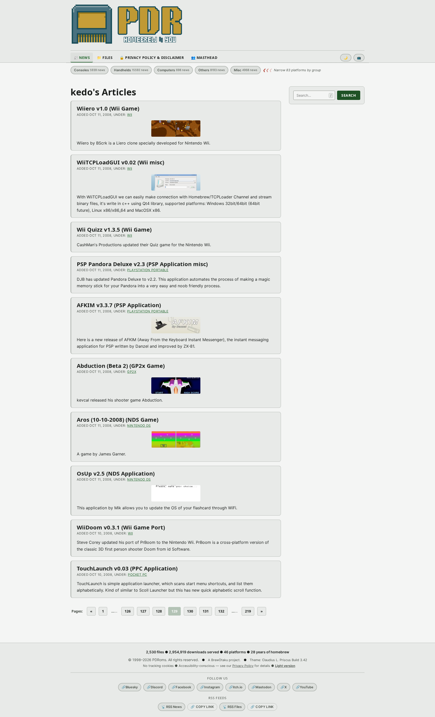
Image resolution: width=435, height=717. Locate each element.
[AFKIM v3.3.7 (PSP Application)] (176, 325)
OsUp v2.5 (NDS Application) (116, 473)
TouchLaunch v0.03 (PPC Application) (127, 568)
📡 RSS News (171, 707)
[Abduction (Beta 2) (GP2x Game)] (176, 385)
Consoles (89, 70)
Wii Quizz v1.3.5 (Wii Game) (114, 229)
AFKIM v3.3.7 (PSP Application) (119, 305)
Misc (245, 70)
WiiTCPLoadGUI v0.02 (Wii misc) (120, 162)
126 (128, 611)
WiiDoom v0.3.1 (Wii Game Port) (121, 527)
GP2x (131, 372)
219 (248, 611)
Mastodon (261, 687)
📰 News (82, 57)
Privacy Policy (242, 666)
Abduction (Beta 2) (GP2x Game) (121, 365)
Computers (173, 70)
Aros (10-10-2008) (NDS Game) (117, 419)
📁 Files (105, 57)
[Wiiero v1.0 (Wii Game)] (176, 128)
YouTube (304, 687)
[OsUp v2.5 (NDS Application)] (176, 493)
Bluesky (130, 687)
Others (211, 70)
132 (221, 611)
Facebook (181, 687)
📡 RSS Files (232, 707)
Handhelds (131, 70)
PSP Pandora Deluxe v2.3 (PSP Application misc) (142, 264)
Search (348, 95)
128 (159, 611)
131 (206, 611)
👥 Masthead (204, 57)
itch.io (235, 687)
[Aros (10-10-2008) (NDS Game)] (176, 439)
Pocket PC (137, 575)
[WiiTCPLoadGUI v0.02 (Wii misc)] (176, 182)
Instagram (210, 687)
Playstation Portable (147, 270)
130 (190, 611)
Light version (285, 666)
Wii (129, 115)
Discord (155, 687)
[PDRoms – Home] (127, 24)
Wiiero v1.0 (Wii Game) (108, 108)
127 (143, 611)
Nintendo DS (139, 425)
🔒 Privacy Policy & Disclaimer (152, 57)
